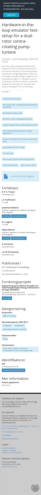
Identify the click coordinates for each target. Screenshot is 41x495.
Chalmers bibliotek (8, 448)
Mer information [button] (27, 9)
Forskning (6, 216)
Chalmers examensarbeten (12, 453)
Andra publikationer (18, 216)
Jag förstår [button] (11, 15)
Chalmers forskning (9, 450)
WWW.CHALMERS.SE (9, 466)
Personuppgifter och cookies (12, 432)
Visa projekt (7, 298)
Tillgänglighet (7, 435)
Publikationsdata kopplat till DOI (13, 370)
